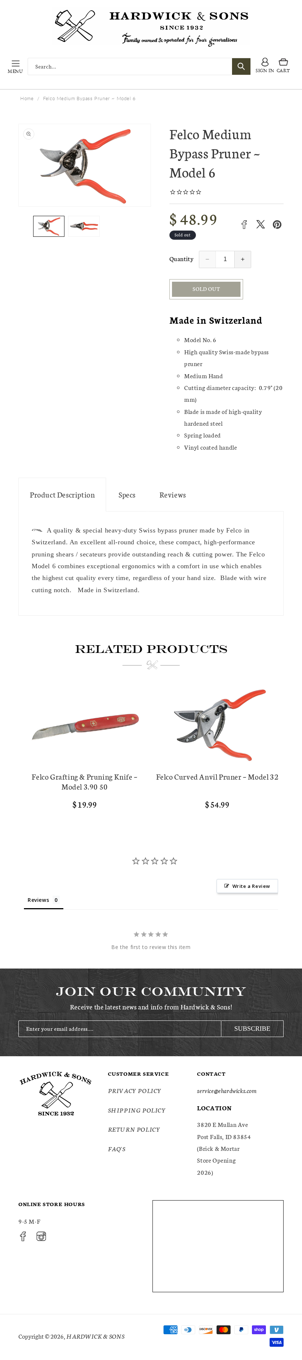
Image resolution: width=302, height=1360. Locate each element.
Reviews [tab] (38, 899)
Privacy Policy (135, 1090)
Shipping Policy (137, 1110)
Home (27, 98)
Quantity (181, 258)
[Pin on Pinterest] (277, 224)
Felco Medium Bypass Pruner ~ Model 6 (89, 98)
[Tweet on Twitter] (260, 224)
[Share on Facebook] (244, 224)
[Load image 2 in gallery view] (83, 226)
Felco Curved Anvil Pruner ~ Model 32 (217, 776)
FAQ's (117, 1148)
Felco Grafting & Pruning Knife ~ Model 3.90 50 (84, 781)
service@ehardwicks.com (226, 1090)
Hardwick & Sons (95, 1336)
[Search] (241, 66)
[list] (151, 751)
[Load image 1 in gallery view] (48, 226)
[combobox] (139, 66)
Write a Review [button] (251, 886)
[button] (15, 66)
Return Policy (134, 1129)
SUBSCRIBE (252, 1028)
